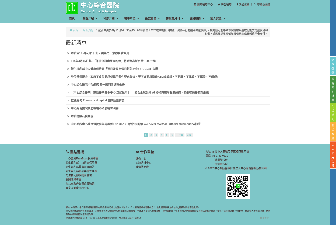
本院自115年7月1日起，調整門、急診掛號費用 (100, 53)
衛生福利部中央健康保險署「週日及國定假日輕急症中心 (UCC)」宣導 (114, 68)
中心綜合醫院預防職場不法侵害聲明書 (94, 108)
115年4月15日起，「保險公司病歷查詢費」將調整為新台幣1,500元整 (113, 61)
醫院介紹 (88, 18)
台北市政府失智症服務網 (80, 183)
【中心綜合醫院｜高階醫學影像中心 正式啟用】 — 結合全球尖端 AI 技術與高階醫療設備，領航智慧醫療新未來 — (141, 92)
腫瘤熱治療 (142, 166)
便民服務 (195, 18)
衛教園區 (150, 18)
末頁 (189, 135)
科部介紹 (109, 18)
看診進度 (332, 132)
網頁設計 (264, 218)
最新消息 (88, 30)
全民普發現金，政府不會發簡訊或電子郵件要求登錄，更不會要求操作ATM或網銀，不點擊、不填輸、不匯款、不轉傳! (144, 76)
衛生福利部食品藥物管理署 (81, 170)
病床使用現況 (332, 155)
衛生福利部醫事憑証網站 (80, 166)
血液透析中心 (143, 162)
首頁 (72, 18)
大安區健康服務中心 (77, 187)
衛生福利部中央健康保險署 (81, 162)
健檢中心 (141, 158)
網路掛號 (332, 66)
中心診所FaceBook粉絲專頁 (82, 158)
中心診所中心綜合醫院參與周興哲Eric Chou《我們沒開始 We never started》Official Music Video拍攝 (136, 124)
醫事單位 (129, 18)
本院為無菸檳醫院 (82, 116)
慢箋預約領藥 (332, 90)
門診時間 (332, 113)
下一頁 (180, 135)
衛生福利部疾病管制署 (79, 175)
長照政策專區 (73, 179)
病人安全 (216, 18)
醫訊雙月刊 (173, 18)
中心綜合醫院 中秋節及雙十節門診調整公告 (98, 84)
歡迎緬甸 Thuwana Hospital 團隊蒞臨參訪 (97, 100)
